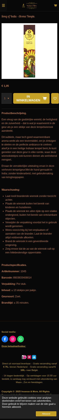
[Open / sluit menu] (3, 5)
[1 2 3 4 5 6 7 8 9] (7, 98)
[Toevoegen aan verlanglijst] (55, 98)
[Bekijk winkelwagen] (55, 5)
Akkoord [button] (46, 413)
